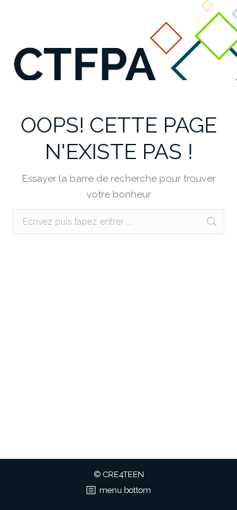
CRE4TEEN (123, 474)
